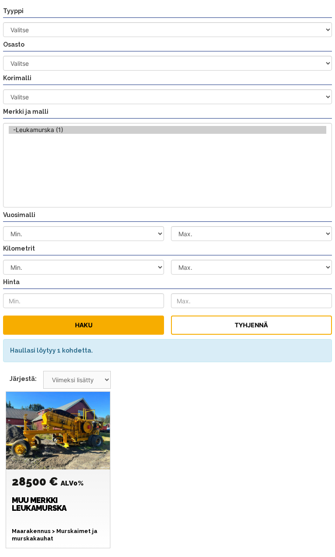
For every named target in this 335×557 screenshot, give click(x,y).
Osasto (13, 44)
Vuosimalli (19, 214)
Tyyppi (13, 10)
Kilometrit (19, 248)
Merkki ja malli (25, 111)
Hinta (11, 281)
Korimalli (17, 78)
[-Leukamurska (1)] (167, 130)
